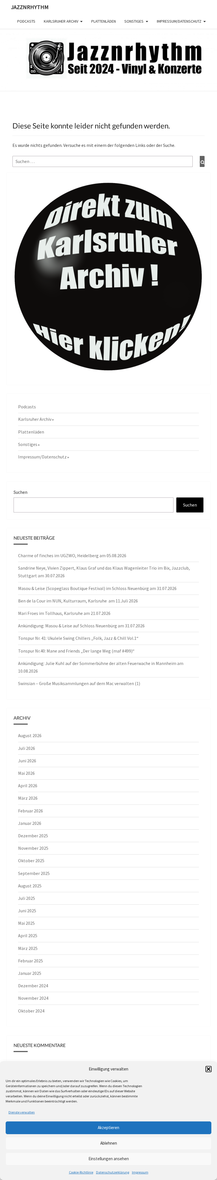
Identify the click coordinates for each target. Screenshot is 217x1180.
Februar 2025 (30, 961)
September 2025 (34, 873)
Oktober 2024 (31, 1011)
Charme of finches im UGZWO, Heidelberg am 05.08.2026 (72, 555)
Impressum (140, 1172)
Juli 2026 (26, 748)
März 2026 (28, 798)
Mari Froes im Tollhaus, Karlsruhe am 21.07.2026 (64, 613)
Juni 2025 (27, 910)
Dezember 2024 (33, 985)
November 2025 (33, 848)
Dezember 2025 (33, 835)
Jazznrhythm (30, 6)
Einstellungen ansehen (108, 1158)
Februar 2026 (30, 811)
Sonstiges (134, 21)
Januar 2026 (29, 823)
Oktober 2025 (31, 860)
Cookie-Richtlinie (81, 1172)
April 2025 (27, 935)
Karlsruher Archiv (61, 21)
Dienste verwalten (21, 1112)
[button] (208, 1069)
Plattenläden (103, 21)
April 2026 (27, 785)
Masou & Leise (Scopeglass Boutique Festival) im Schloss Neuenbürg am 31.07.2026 (97, 588)
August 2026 (30, 735)
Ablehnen (108, 1143)
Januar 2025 (29, 973)
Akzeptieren (108, 1127)
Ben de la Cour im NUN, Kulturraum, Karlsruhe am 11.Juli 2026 (78, 601)
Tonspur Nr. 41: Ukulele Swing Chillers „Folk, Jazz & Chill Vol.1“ (78, 638)
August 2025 (30, 886)
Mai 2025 (26, 923)
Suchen (20, 492)
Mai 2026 (26, 773)
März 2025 (28, 948)
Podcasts (26, 21)
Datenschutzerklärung (112, 1172)
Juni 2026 (27, 760)
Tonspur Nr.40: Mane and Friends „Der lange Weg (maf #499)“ (76, 651)
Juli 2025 (26, 898)
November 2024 (33, 998)
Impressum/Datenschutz (179, 21)
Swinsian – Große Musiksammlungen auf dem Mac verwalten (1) (79, 683)
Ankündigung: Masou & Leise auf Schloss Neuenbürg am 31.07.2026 (81, 625)
